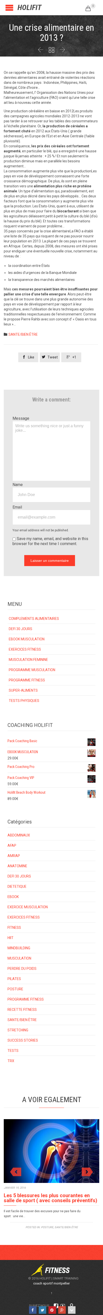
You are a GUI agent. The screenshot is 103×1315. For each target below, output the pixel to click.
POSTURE (15, 989)
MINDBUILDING (19, 948)
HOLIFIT (30, 7)
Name (17, 484)
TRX (11, 1061)
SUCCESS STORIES (23, 1040)
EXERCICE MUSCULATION (28, 907)
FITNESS (14, 928)
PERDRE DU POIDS (22, 969)
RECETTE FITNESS (22, 1010)
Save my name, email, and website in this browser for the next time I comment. (50, 541)
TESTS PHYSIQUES (24, 701)
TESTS (13, 1051)
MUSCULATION (19, 958)
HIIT (11, 938)
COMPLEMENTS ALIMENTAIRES (34, 619)
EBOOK (13, 897)
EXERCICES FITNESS (25, 649)
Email (17, 507)
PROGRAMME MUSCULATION (32, 670)
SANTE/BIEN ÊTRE (23, 334)
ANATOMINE (17, 866)
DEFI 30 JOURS (20, 629)
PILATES (14, 979)
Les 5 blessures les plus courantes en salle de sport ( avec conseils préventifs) (50, 1197)
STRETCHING (18, 1030)
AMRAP (14, 856)
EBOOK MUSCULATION (26, 639)
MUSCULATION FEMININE (28, 660)
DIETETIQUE (17, 887)
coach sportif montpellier (51, 1283)
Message (20, 418)
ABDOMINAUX (19, 835)
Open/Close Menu (9, 7)
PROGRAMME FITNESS (27, 680)
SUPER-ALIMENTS (23, 690)
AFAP (12, 845)
